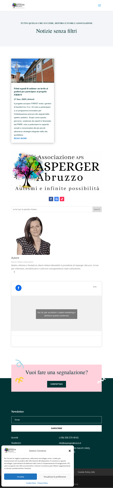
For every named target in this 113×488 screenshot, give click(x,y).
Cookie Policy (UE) (86, 472)
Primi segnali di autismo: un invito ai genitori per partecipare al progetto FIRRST (31, 91)
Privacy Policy (42, 483)
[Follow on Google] (56, 199)
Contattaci (56, 384)
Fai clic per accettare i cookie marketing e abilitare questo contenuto (56, 314)
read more (20, 138)
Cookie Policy (31, 483)
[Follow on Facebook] (51, 199)
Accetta (20, 476)
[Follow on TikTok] (62, 199)
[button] (69, 450)
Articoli (31, 99)
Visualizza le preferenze (55, 476)
